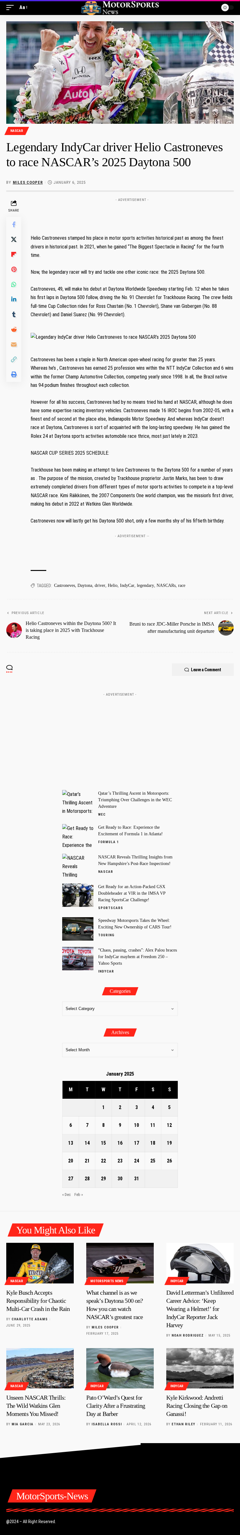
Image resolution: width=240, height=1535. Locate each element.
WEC (102, 814)
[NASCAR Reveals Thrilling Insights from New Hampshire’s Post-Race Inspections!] (77, 865)
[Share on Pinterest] (13, 269)
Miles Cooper (28, 182)
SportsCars (110, 908)
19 (169, 1143)
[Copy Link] (13, 359)
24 (136, 1161)
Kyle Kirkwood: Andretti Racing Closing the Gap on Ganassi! (196, 1405)
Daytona (85, 585)
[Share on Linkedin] (13, 299)
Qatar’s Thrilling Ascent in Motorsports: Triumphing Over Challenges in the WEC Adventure (135, 800)
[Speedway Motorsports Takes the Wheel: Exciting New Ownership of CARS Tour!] (77, 929)
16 (120, 1143)
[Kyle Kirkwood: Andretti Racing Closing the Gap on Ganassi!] (200, 1368)
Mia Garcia (22, 1424)
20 (70, 1161)
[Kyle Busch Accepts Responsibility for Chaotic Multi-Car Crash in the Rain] (40, 1263)
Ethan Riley (183, 1424)
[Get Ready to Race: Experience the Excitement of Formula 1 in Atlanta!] (77, 836)
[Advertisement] (132, 214)
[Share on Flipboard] (13, 254)
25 (152, 1161)
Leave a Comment (206, 669)
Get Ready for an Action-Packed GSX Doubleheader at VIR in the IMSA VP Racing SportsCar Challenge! (132, 893)
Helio (113, 585)
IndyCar (127, 585)
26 (169, 1161)
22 (103, 1161)
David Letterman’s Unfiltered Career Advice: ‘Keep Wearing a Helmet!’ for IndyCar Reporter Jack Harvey (200, 1308)
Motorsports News (106, 1281)
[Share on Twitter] (13, 239)
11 (152, 1125)
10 (136, 1125)
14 (87, 1143)
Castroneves (64, 585)
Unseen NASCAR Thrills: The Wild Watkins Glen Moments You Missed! (36, 1405)
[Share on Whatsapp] (13, 284)
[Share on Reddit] (13, 329)
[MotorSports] (120, 7)
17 (136, 1143)
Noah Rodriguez (188, 1335)
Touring (106, 935)
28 (87, 1179)
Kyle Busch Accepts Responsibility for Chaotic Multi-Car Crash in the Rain (38, 1300)
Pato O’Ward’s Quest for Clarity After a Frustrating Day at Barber (115, 1405)
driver (100, 585)
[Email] (13, 344)
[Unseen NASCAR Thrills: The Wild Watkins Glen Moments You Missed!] (40, 1368)
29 (103, 1179)
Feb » (78, 1194)
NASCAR (16, 131)
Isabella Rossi (107, 1424)
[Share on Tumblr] (13, 314)
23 (120, 1161)
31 (136, 1179)
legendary (145, 585)
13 (70, 1143)
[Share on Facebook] (13, 224)
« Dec (66, 1194)
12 (169, 1125)
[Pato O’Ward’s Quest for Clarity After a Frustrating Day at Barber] (120, 1368)
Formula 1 (108, 842)
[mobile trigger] (11, 7)
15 (103, 1143)
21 (87, 1161)
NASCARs (166, 585)
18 (152, 1143)
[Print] (13, 374)
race (181, 585)
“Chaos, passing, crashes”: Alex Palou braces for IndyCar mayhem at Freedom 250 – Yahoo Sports (137, 957)
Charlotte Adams (30, 1319)
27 (70, 1179)
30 (120, 1179)
